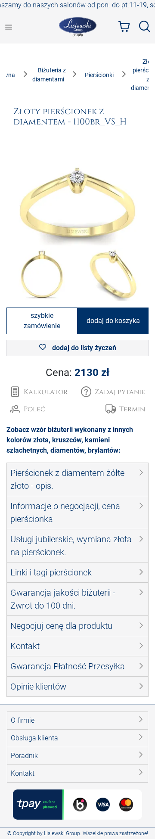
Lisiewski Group (62, 833)
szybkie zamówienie (42, 320)
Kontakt (22, 773)
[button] (113, 392)
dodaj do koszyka (113, 321)
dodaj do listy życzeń (83, 348)
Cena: (77, 373)
